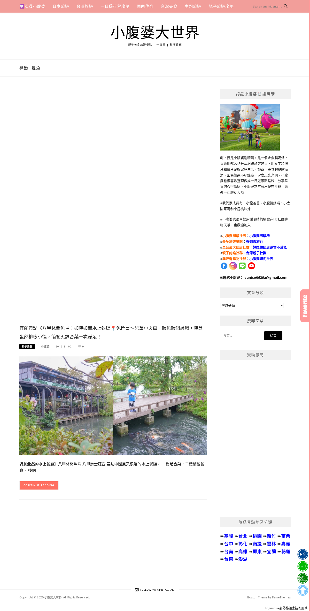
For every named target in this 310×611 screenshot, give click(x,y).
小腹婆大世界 (155, 33)
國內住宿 (145, 6)
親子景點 (27, 346)
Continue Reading (38, 485)
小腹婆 (45, 346)
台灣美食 (169, 6)
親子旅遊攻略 (221, 6)
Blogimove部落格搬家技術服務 (286, 608)
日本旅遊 (61, 6)
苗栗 (285, 536)
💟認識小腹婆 (32, 6)
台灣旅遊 (85, 6)
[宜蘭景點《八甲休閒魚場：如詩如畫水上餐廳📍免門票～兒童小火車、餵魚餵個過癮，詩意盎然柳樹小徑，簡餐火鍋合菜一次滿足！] (113, 405)
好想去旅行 (254, 241)
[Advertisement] (113, 206)
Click (305, 305)
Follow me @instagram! (157, 589)
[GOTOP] (302, 590)
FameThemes (281, 597)
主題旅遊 (193, 6)
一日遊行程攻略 (115, 6)
